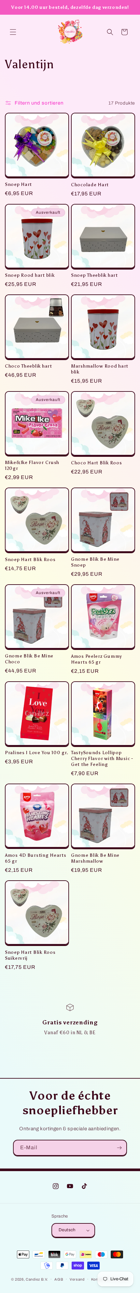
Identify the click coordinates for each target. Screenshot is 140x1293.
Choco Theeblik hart (28, 366)
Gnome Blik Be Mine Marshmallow (95, 858)
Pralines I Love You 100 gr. (36, 752)
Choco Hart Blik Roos (96, 463)
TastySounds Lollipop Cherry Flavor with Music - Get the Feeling (102, 758)
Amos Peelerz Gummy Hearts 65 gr (96, 659)
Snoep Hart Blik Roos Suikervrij (30, 955)
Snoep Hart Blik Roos (30, 559)
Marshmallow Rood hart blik (99, 369)
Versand (77, 1279)
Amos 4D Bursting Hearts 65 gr (35, 858)
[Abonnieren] (119, 1148)
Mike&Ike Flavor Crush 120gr (32, 465)
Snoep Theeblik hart (94, 275)
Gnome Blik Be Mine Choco (29, 659)
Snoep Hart (18, 184)
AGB (58, 1279)
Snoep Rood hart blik (29, 275)
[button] (13, 32)
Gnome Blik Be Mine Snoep (95, 562)
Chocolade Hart (90, 185)
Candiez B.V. (37, 1279)
